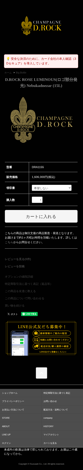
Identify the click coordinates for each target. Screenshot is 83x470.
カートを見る (50, 443)
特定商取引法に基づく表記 (57, 393)
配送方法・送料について (56, 409)
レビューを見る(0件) (18, 259)
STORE (6, 418)
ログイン (6, 443)
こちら (9, 242)
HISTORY (48, 426)
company (48, 418)
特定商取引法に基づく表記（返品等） (29, 283)
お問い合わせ (50, 401)
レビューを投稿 (15, 266)
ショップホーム (10, 393)
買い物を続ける (15, 305)
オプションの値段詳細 (19, 276)
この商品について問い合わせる (24, 298)
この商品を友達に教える (20, 291)
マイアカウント (51, 434)
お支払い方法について (13, 409)
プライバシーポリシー (13, 401)
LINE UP (6, 434)
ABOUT (6, 426)
